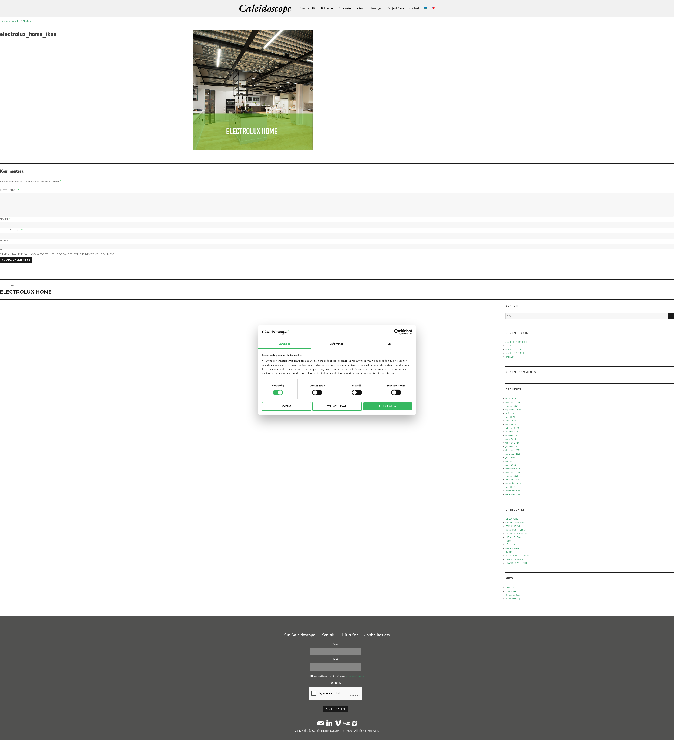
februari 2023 (512, 442)
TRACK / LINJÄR (514, 559)
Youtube (346, 723)
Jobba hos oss (377, 634)
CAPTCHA (336, 683)
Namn (5, 219)
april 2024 (510, 420)
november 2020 (512, 472)
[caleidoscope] (265, 9)
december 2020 (512, 468)
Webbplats (8, 240)
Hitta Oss (350, 634)
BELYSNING (511, 519)
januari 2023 (511, 446)
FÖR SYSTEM (512, 526)
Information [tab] (337, 343)
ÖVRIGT (509, 552)
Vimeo (338, 723)
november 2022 (512, 453)
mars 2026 (510, 398)
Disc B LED (511, 345)
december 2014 (512, 494)
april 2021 (510, 465)
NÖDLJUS (510, 544)
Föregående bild (9, 20)
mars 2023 (510, 439)
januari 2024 (511, 431)
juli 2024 (509, 413)
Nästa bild (28, 20)
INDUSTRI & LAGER (516, 533)
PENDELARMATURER (517, 555)
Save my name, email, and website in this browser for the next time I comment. (57, 254)
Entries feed (511, 591)
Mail (320, 723)
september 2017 (513, 483)
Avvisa (286, 406)
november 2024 (512, 402)
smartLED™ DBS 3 (514, 349)
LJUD (508, 541)
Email (336, 659)
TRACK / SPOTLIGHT (516, 563)
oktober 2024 (511, 406)
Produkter (345, 8)
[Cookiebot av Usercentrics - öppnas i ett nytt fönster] (396, 332)
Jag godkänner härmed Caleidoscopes (339, 676)
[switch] (317, 392)
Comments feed (512, 595)
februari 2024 (512, 428)
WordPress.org (512, 598)
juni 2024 (510, 417)
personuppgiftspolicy (355, 676)
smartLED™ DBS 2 (514, 353)
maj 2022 (510, 461)
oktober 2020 (511, 476)
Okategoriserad (512, 548)
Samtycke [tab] (284, 343)
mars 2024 (510, 424)
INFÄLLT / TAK (513, 537)
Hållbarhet (327, 8)
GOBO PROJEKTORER (516, 530)
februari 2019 (512, 479)
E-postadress (11, 229)
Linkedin (329, 723)
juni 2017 (510, 487)
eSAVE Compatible (514, 522)
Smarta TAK (307, 8)
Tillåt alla (387, 406)
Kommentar (9, 189)
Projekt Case (396, 8)
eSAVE (361, 8)
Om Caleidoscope (299, 634)
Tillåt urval (337, 406)
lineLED (509, 356)
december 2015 (512, 490)
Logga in (509, 587)
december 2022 (512, 450)
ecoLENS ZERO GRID (516, 342)
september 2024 (513, 409)
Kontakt (414, 8)
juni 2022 (510, 457)
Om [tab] (389, 343)
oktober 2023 (511, 435)
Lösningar (376, 8)
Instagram (354, 723)
